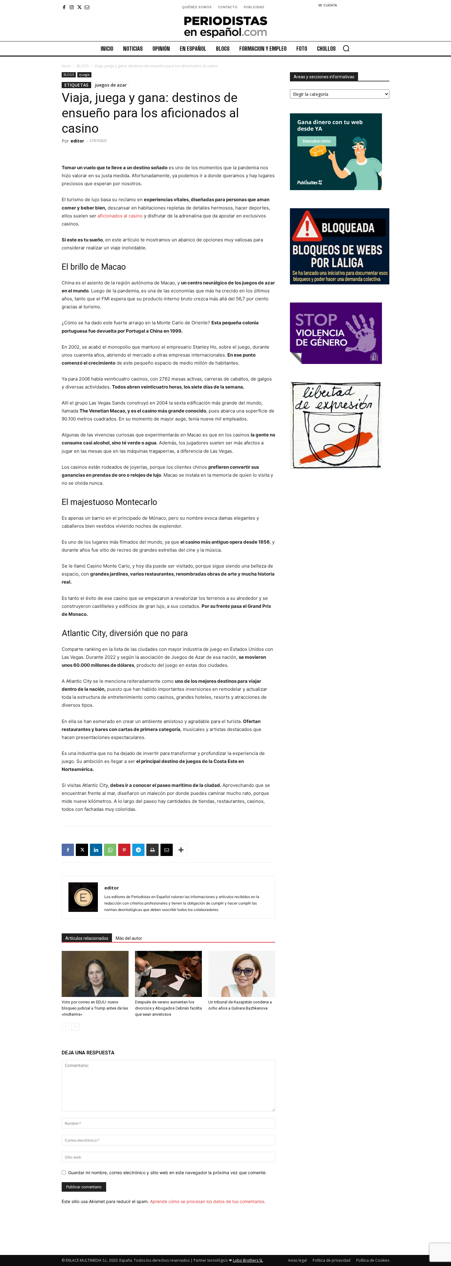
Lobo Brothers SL (248, 1260)
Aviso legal (297, 1260)
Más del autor (129, 938)
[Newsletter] (87, 7)
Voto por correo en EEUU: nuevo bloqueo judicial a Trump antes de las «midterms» (95, 1008)
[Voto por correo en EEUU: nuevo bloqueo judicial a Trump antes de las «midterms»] (95, 974)
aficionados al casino (120, 216)
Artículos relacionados (86, 938)
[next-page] (75, 1026)
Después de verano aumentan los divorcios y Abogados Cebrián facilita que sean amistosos (168, 1008)
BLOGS (83, 65)
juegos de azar (111, 85)
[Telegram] (138, 850)
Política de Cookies (372, 1260)
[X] (79, 7)
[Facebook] (64, 7)
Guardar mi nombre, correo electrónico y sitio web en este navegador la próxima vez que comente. (167, 1172)
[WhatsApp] (110, 850)
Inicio (66, 65)
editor (77, 141)
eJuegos (84, 74)
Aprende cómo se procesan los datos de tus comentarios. (207, 1201)
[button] (346, 48)
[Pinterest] (124, 850)
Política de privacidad (331, 1260)
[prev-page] (65, 1026)
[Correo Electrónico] (166, 850)
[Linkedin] (96, 850)
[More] (181, 850)
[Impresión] (152, 850)
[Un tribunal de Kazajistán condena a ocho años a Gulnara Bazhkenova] (241, 974)
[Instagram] (71, 7)
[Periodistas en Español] (225, 27)
